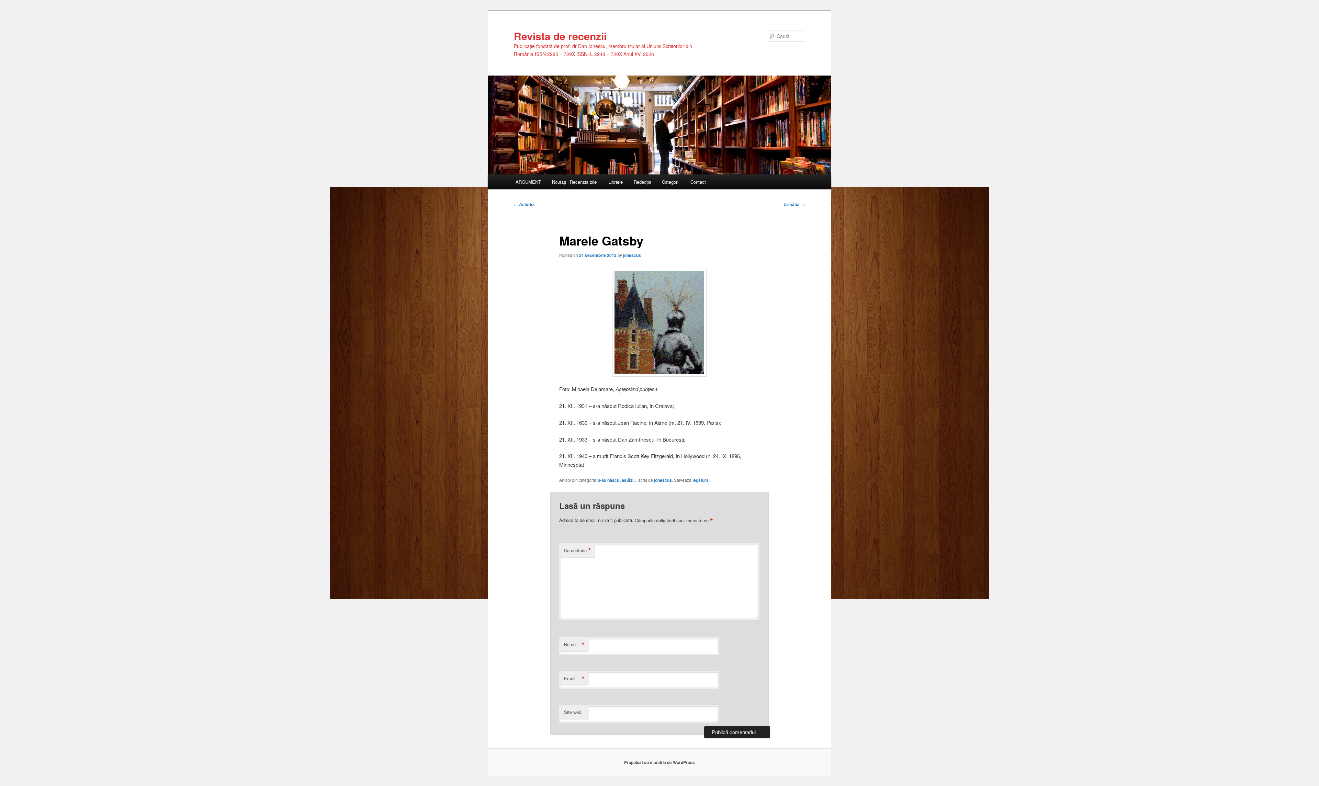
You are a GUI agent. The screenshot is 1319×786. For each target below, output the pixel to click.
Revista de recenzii (560, 36)
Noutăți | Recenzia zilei (575, 182)
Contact (698, 182)
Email (574, 678)
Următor (794, 204)
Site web (572, 712)
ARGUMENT (528, 182)
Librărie (615, 182)
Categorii (670, 182)
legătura (700, 480)
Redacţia (642, 182)
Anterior (524, 204)
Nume (574, 644)
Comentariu (577, 550)
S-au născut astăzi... (616, 480)
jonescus (632, 255)
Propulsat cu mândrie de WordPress (659, 762)
